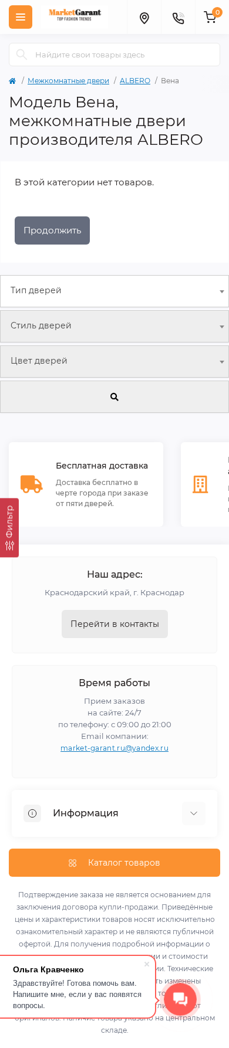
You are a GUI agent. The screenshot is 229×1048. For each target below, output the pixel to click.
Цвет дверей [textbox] (39, 360)
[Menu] (20, 17)
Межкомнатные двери (68, 80)
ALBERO (135, 80)
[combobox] (114, 291)
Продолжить (52, 230)
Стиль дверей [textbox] (41, 325)
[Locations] (144, 17)
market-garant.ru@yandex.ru (114, 748)
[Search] (22, 54)
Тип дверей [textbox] (36, 290)
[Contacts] (178, 17)
